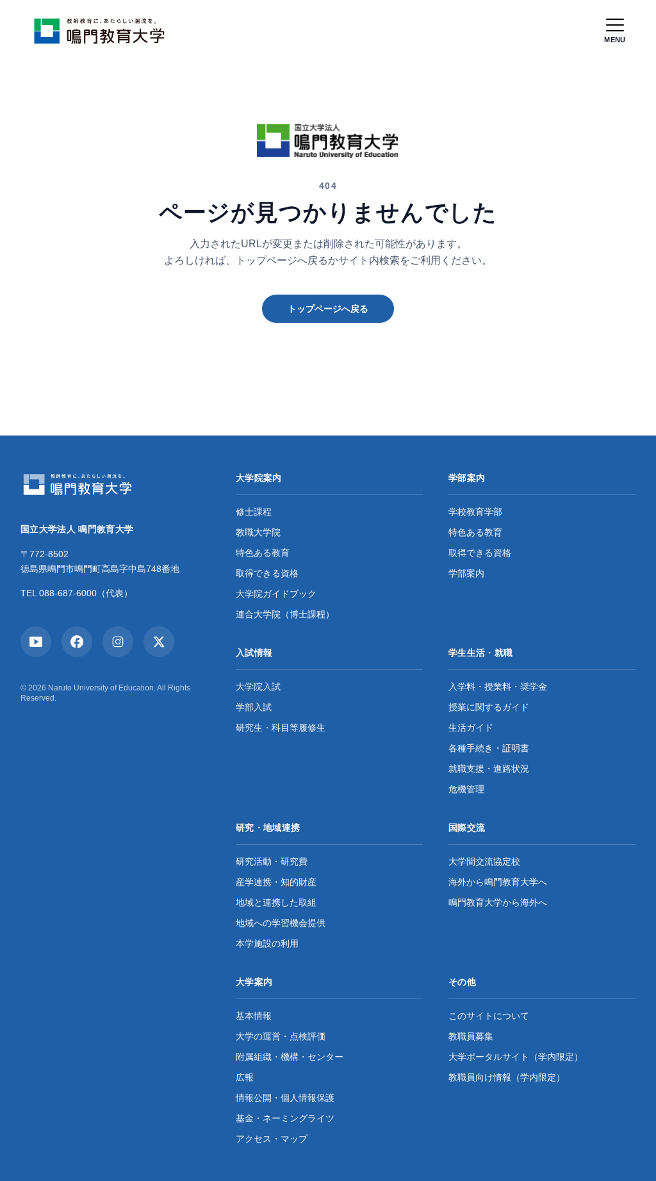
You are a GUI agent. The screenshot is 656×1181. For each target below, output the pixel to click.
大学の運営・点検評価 (280, 1036)
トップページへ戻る (328, 309)
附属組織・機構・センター (289, 1057)
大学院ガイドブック (276, 594)
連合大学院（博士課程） (285, 614)
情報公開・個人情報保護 (285, 1098)
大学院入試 (258, 686)
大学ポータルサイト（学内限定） (515, 1057)
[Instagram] (117, 641)
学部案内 (466, 573)
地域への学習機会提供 (280, 923)
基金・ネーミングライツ (285, 1118)
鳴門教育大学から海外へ (497, 902)
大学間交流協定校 (484, 861)
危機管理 (466, 789)
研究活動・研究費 (272, 861)
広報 (245, 1077)
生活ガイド (470, 727)
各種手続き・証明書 (488, 748)
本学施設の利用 (267, 943)
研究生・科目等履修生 (280, 727)
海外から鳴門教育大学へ (497, 882)
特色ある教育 (263, 553)
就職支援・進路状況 (488, 768)
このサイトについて (488, 1016)
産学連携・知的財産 (276, 882)
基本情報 (254, 1016)
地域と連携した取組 (276, 902)
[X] (159, 641)
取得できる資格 (267, 573)
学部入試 (254, 707)
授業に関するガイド (488, 707)
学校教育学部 (475, 512)
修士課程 (254, 512)
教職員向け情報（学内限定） (506, 1077)
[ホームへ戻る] (103, 30)
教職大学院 (258, 532)
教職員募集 (470, 1036)
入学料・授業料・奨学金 (497, 686)
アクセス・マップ (272, 1139)
